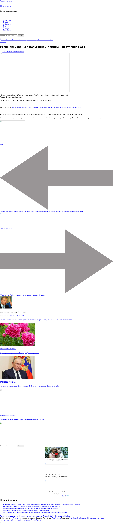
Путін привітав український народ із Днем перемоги (19, 353)
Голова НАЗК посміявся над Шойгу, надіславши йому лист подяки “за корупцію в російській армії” (47, 107)
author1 (5, 52)
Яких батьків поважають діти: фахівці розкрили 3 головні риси (26, 511)
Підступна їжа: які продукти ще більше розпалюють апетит (22, 419)
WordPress (73, 518)
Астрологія (7, 20)
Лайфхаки (7, 24)
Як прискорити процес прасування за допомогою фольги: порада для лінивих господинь (35, 513)
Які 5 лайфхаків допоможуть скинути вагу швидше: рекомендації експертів (30, 509)
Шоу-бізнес (7, 30)
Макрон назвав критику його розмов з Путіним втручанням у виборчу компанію (29, 386)
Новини (6, 26)
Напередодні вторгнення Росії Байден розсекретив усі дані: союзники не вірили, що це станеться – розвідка (42, 505)
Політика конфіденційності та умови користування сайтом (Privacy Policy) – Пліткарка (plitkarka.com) (36, 516)
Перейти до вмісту (6, 1)
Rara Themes (56, 518)
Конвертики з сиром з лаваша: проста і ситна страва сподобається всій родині (31, 507)
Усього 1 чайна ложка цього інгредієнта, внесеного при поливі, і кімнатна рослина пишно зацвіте (36, 320)
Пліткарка (5, 6)
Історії (5, 22)
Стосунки (6, 28)
